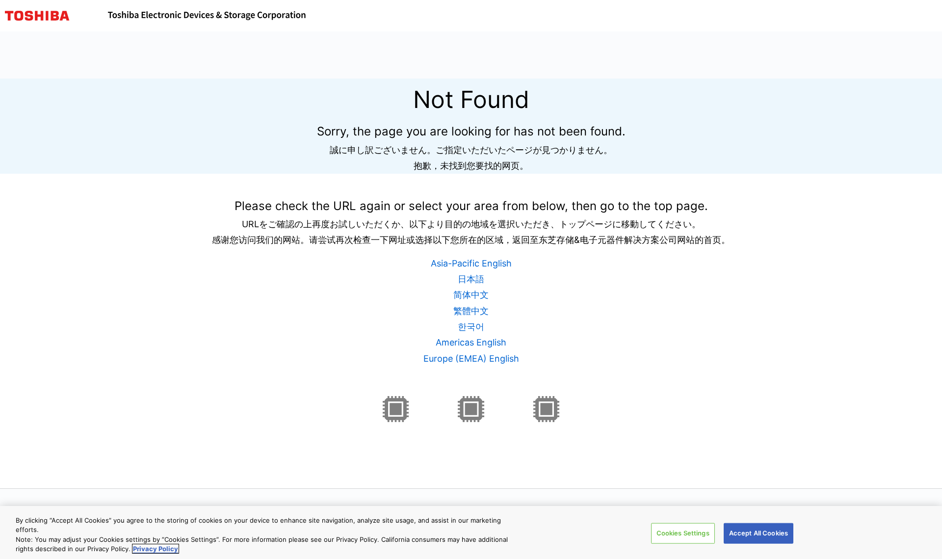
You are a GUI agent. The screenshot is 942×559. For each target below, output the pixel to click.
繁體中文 (471, 311)
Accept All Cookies (758, 533)
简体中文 (471, 295)
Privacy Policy (155, 549)
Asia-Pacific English (471, 263)
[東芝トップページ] (56, 15)
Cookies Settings (682, 533)
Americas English (471, 342)
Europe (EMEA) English (471, 358)
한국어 (471, 326)
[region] (471, 532)
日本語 (471, 279)
